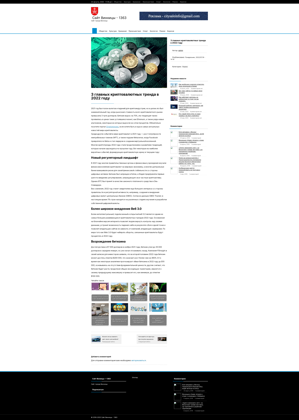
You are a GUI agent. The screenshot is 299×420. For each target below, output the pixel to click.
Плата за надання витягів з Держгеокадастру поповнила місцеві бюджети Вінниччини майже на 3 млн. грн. (190, 160)
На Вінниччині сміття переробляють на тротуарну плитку (189, 170)
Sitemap (135, 377)
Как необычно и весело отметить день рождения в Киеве (191, 85)
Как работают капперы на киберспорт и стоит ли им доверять (189, 99)
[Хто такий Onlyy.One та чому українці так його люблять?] (174, 114)
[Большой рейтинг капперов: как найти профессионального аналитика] (174, 107)
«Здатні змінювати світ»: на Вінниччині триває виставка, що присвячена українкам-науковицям (191, 150)
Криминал (136, 2)
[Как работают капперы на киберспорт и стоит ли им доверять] (174, 98)
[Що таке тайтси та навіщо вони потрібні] (174, 92)
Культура (127, 2)
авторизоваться (139, 360)
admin (180, 50)
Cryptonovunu (112, 127)
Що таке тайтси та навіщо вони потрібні (190, 92)
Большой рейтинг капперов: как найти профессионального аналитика (191, 107)
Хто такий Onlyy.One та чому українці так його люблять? (190, 115)
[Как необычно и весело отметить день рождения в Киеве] (174, 85)
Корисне (183, 2)
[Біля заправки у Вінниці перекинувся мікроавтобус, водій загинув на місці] (174, 134)
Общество (118, 2)
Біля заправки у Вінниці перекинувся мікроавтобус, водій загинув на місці (191, 134)
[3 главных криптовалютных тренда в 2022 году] (129, 62)
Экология (166, 2)
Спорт (158, 2)
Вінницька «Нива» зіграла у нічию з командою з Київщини (191, 141)
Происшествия (148, 2)
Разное (175, 2)
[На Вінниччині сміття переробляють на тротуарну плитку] (174, 170)
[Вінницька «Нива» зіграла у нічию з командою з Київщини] (174, 142)
